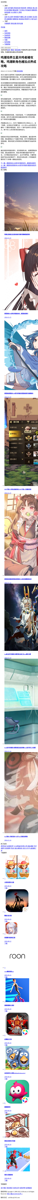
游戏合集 (14, 23)
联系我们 (10, 1188)
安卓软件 (7, 35)
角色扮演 (17, 8)
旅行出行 (34, 19)
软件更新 (7, 42)
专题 (5, 40)
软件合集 (20, 23)
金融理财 (9, 19)
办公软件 (11, 17)
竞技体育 (23, 8)
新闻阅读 (22, 19)
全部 (5, 8)
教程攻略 (7, 37)
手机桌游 (28, 10)
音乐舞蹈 (9, 10)
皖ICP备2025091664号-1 (15, 1194)
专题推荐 (7, 23)
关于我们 (4, 1188)
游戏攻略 (18, 50)
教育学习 (28, 19)
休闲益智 (7, 12)
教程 (12, 50)
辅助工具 (23, 17)
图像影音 (15, 19)
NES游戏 (14, 12)
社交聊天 (29, 17)
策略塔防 (34, 10)
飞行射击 (22, 10)
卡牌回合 (29, 8)
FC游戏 (19, 12)
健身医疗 (17, 17)
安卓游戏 (7, 33)
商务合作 (16, 1188)
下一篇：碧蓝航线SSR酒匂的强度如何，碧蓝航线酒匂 (18, 163)
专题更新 (7, 44)
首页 (5, 31)
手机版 (3, 27)
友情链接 (29, 1188)
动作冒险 (11, 8)
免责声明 (22, 1188)
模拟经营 (15, 10)
